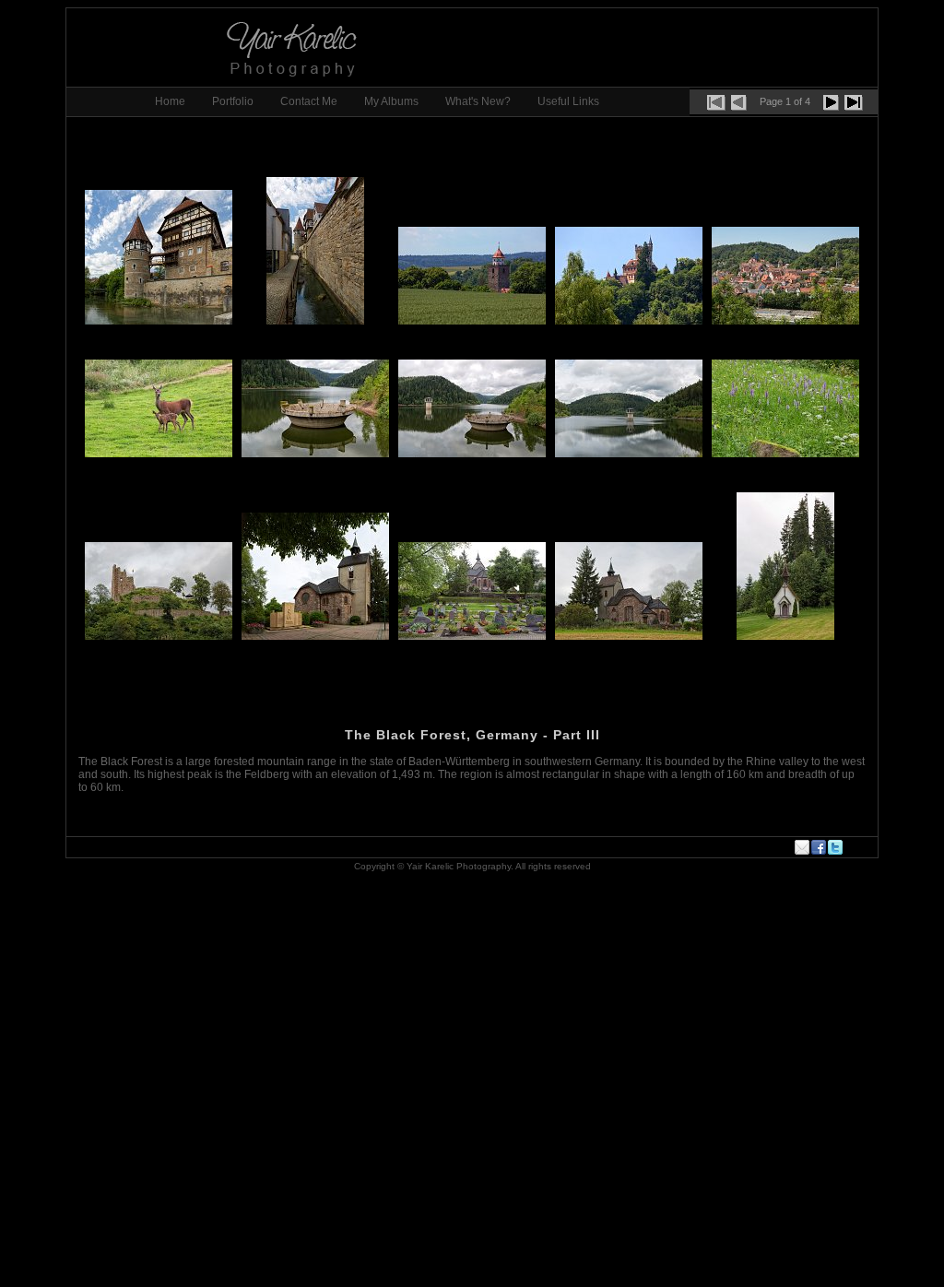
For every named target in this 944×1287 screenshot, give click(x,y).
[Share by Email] (803, 847)
